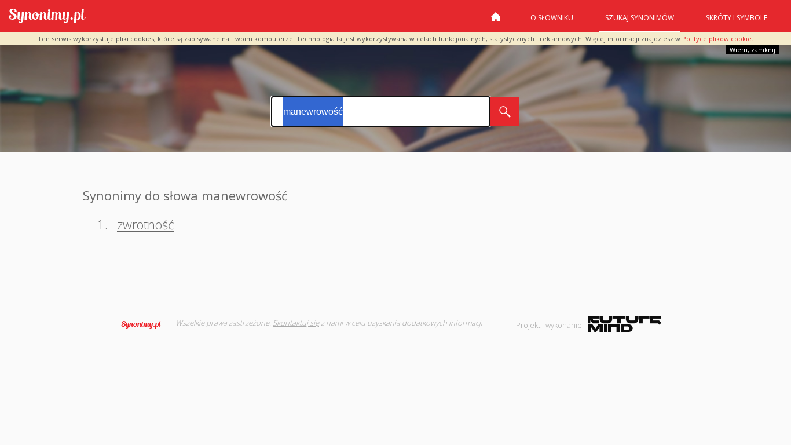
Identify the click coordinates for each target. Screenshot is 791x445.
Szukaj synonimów (639, 18)
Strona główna (495, 21)
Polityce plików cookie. (717, 38)
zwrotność (145, 224)
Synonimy (145, 324)
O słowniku (551, 18)
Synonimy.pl (47, 16)
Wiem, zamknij (752, 49)
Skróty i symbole (736, 18)
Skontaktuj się (296, 323)
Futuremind (624, 324)
